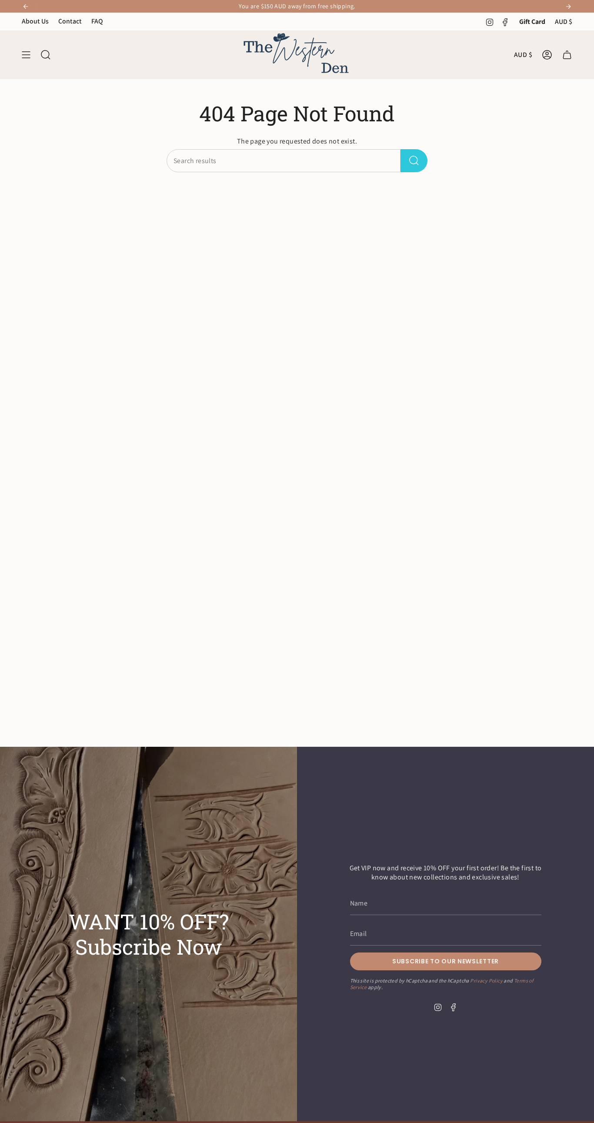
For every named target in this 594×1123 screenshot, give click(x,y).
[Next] (568, 6)
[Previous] (26, 6)
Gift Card (532, 21)
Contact (70, 21)
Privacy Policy (486, 981)
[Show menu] (26, 55)
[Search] (413, 160)
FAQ (97, 21)
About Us (35, 21)
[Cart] (567, 55)
